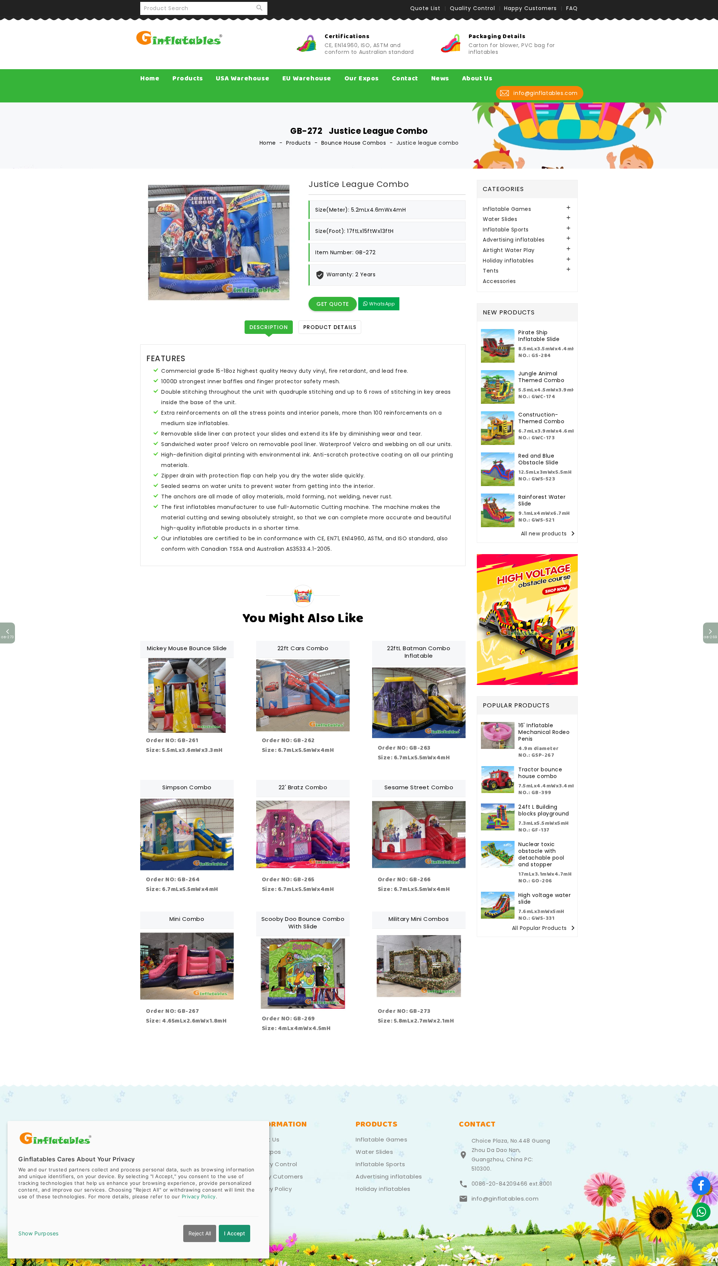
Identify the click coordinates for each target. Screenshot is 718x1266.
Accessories (499, 281)
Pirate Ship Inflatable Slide (538, 336)
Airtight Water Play (509, 250)
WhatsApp (381, 304)
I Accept (234, 1233)
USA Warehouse (242, 78)
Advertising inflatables (514, 239)
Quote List (425, 8)
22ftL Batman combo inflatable (418, 652)
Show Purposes (38, 1233)
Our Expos (361, 78)
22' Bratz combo (303, 787)
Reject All (199, 1233)
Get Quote (332, 304)
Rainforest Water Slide (541, 500)
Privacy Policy (272, 1189)
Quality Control (472, 8)
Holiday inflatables (508, 260)
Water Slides (500, 219)
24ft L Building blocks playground (543, 810)
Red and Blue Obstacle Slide (538, 459)
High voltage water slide (544, 898)
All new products (549, 534)
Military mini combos (419, 919)
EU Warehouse (306, 78)
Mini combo (186, 919)
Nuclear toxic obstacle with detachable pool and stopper (541, 854)
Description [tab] (268, 327)
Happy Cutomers (277, 1176)
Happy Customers (530, 8)
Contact (405, 78)
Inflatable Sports (506, 229)
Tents (491, 270)
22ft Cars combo (303, 648)
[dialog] (138, 1190)
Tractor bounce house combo (540, 773)
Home (149, 78)
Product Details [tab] (329, 327)
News (440, 78)
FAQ (572, 8)
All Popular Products (544, 928)
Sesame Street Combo (419, 787)
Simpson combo (187, 787)
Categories (503, 189)
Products (187, 78)
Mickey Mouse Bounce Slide (187, 648)
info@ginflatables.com (505, 1198)
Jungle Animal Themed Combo (541, 377)
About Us (477, 78)
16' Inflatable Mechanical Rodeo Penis (544, 732)
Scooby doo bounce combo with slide (303, 922)
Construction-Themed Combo (541, 418)
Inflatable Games (507, 209)
